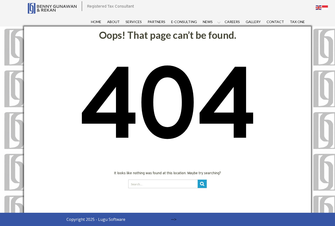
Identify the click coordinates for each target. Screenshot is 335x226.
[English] (319, 7)
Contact (275, 22)
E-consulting (184, 22)
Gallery (253, 22)
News (208, 22)
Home (96, 22)
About (113, 22)
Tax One (297, 22)
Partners (156, 22)
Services (134, 22)
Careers (232, 22)
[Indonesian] (325, 7)
